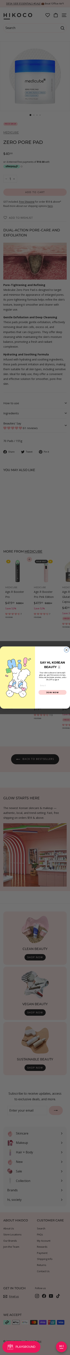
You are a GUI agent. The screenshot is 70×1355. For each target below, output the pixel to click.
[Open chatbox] (61, 1346)
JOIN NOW (52, 692)
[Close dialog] (66, 649)
